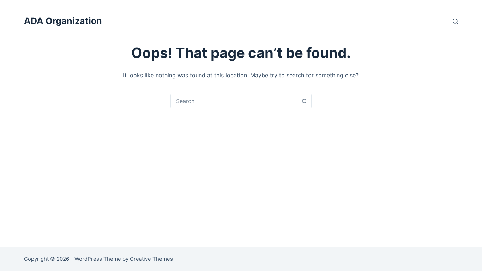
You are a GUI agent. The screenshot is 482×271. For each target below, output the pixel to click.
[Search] (455, 21)
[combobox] (234, 101)
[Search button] (304, 101)
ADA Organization (63, 21)
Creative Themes (151, 258)
